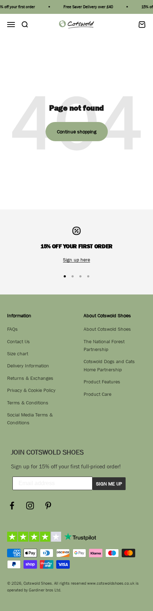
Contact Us (18, 341)
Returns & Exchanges (30, 378)
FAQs (12, 329)
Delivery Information (28, 365)
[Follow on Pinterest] (48, 505)
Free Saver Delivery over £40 (87, 7)
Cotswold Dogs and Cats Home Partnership (109, 365)
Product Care (97, 394)
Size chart (17, 353)
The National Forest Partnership (104, 345)
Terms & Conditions (27, 402)
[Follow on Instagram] (30, 505)
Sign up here (76, 259)
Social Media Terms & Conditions (30, 418)
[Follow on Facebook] (12, 505)
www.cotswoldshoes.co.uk (110, 583)
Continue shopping (76, 131)
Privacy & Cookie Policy (31, 390)
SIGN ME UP (109, 484)
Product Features (102, 381)
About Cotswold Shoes (107, 329)
